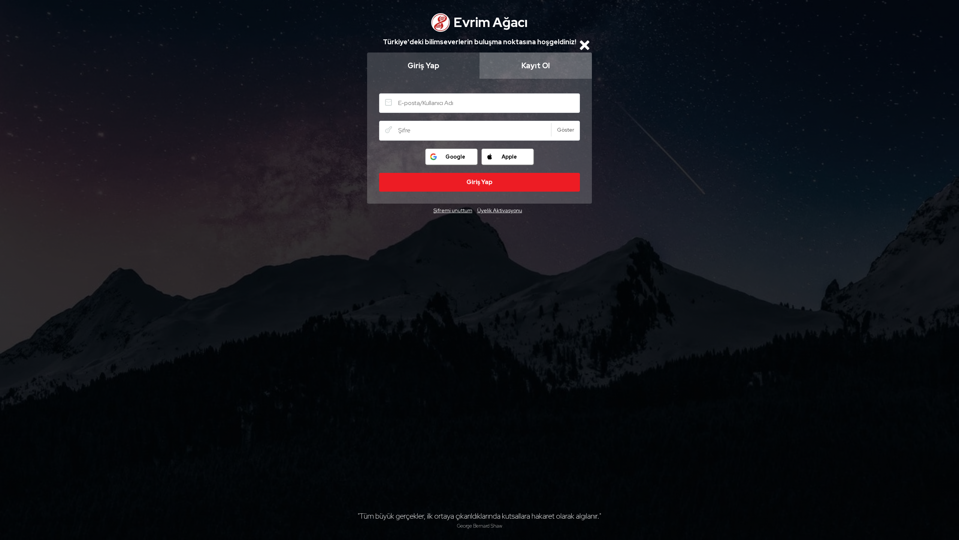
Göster (565, 129)
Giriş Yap (423, 65)
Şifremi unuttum (452, 210)
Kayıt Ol (535, 65)
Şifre (388, 130)
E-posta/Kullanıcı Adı (388, 102)
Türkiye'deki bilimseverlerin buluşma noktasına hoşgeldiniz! (479, 42)
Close (584, 45)
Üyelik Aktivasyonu (499, 210)
